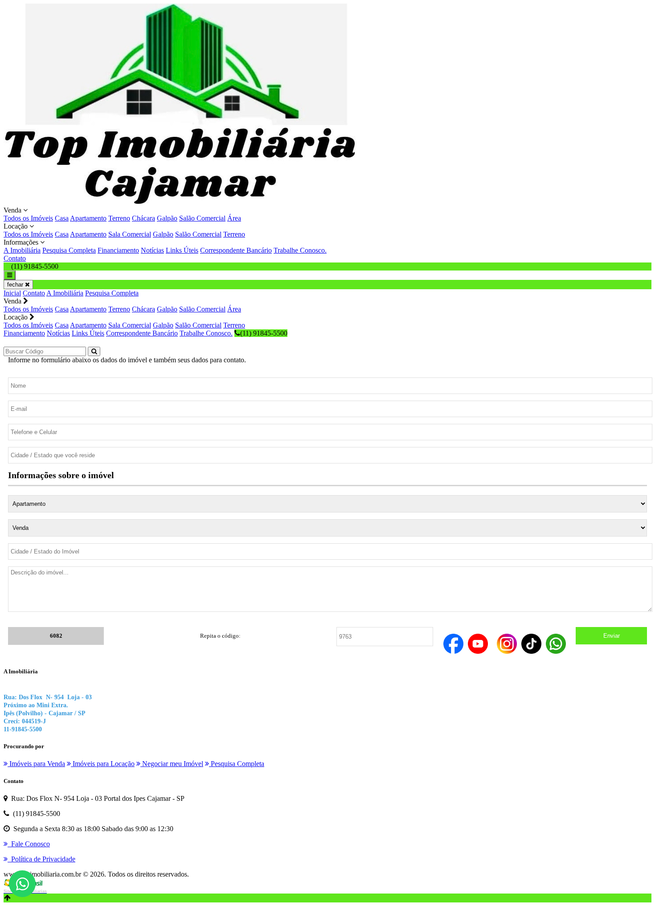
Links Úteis (182, 250)
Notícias (152, 250)
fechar (16, 284)
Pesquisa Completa (69, 250)
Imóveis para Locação (103, 763)
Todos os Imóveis (28, 218)
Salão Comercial (202, 218)
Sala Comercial (129, 234)
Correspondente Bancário (236, 250)
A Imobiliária (22, 250)
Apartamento (88, 218)
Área (234, 218)
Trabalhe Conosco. (300, 250)
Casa (62, 218)
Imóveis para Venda (36, 763)
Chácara (143, 218)
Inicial (12, 293)
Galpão (167, 218)
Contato (15, 258)
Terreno (119, 218)
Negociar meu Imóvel (171, 763)
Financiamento (118, 250)
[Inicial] (182, 202)
